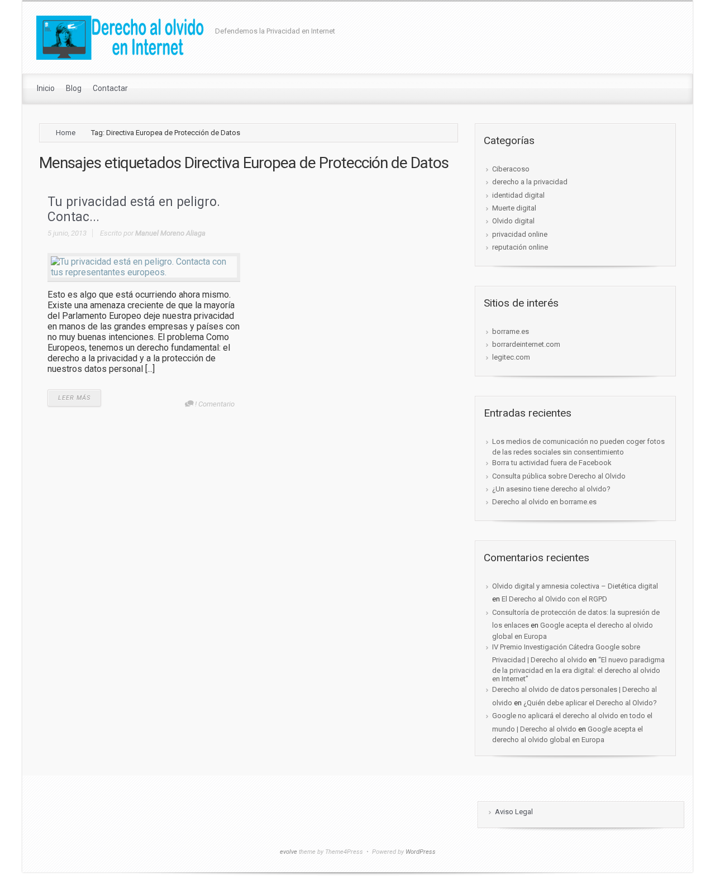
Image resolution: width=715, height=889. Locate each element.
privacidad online (519, 234)
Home (65, 132)
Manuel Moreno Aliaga (170, 233)
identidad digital (518, 195)
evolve (288, 851)
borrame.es (510, 331)
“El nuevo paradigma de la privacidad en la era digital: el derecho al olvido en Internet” (578, 669)
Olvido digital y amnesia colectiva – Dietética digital (575, 586)
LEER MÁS (74, 398)
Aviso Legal (514, 811)
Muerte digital (514, 208)
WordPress (421, 851)
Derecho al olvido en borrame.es (544, 502)
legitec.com (511, 357)
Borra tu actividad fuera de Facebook (552, 462)
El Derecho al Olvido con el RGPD (554, 599)
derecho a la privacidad (530, 182)
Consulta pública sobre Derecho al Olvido (559, 476)
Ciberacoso (511, 169)
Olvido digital (513, 221)
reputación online (520, 247)
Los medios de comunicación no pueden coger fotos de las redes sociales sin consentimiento (578, 446)
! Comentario (215, 404)
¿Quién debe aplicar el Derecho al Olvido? (590, 703)
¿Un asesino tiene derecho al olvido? (551, 489)
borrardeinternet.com (526, 344)
